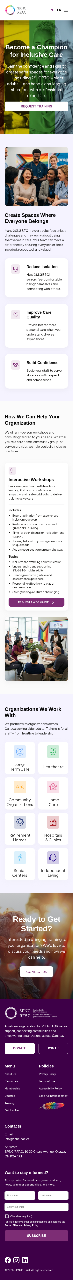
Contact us (36, 972)
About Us (10, 1074)
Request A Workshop (33, 602)
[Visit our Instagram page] (16, 1260)
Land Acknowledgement (53, 1095)
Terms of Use (47, 1081)
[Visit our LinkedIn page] (25, 1260)
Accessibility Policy (50, 1088)
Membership (12, 1088)
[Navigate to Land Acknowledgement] (54, 1105)
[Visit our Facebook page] (8, 1260)
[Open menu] (66, 10)
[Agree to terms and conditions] (7, 1216)
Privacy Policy (47, 1074)
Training (10, 1103)
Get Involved (12, 1110)
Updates (10, 1095)
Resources (11, 1081)
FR (59, 10)
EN (50, 10)
